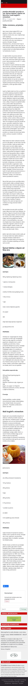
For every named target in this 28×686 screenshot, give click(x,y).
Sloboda (15, 676)
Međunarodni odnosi (5, 671)
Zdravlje (23, 672)
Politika (13, 665)
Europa (21, 671)
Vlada (18, 671)
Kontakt (21, 683)
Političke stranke (21, 669)
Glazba (11, 672)
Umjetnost (23, 674)
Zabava (20, 674)
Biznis (10, 669)
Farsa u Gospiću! (5, 649)
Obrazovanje (13, 674)
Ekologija (16, 674)
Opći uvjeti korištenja (20, 680)
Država (9, 665)
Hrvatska (4, 665)
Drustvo (12, 676)
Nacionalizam (7, 672)
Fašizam (25, 671)
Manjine (14, 672)
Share (6, 586)
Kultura (20, 667)
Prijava (7, 601)
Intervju (4, 672)
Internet (9, 676)
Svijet (23, 667)
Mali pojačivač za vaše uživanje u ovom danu (13, 632)
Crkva (16, 672)
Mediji (2, 669)
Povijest (22, 665)
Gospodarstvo (8, 667)
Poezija (9, 674)
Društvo (18, 665)
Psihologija (6, 674)
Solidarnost (6, 676)
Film (1, 672)
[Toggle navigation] (4, 5)
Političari (3, 667)
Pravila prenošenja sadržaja (11, 681)
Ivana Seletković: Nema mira (9, 646)
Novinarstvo (20, 672)
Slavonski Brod (15, 667)
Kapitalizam (14, 669)
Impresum (15, 683)
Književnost (6, 669)
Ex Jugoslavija (14, 671)
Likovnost (2, 674)
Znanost (2, 676)
